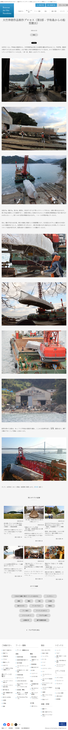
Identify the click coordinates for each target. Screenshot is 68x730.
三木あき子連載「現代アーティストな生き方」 (26, 596)
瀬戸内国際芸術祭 (41, 620)
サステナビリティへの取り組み (47, 684)
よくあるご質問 (59, 693)
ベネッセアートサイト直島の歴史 (8, 686)
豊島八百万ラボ (34, 667)
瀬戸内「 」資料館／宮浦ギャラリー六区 (22, 693)
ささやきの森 (34, 676)
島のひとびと (20, 605)
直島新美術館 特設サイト (22, 659)
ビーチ (43, 665)
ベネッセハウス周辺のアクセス (47, 688)
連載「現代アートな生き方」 (61, 657)
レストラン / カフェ (46, 668)
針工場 (32, 670)
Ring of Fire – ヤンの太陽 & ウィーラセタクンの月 (22, 685)
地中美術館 (19, 662)
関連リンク (4, 728)
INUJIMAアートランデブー (34, 698)
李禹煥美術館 (20, 674)
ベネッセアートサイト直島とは (8, 681)
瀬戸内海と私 (6, 689)
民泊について (45, 699)
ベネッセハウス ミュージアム (22, 666)
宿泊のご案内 (45, 653)
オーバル (44, 659)
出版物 (4, 700)
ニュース (58, 650)
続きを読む (18, 537)
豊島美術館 (33, 656)
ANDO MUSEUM (21, 680)
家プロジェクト (20, 677)
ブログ (57, 653)
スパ (43, 671)
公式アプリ (5, 665)
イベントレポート (26, 615)
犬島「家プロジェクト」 (34, 689)
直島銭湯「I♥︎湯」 (21, 689)
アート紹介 (25, 610)
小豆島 (50, 601)
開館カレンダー (6, 662)
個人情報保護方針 (26, 728)
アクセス (5, 659)
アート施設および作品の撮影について (8, 669)
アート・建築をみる (23, 650)
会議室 (43, 692)
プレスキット (59, 683)
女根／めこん (34, 706)
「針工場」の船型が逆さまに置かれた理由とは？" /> (34, 520)
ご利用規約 (17, 728)
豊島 (29, 601)
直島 (19, 601)
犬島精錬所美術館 (34, 684)
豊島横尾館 (33, 664)
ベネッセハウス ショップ (47, 675)
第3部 (36, 487)
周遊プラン (5, 653)
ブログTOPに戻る (34, 630)
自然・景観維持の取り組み (8, 693)
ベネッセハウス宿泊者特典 (47, 679)
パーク (43, 662)
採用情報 (58, 699)
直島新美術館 (20, 656)
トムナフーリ (34, 673)
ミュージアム (45, 656)
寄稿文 (50, 605)
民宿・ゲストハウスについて (47, 695)
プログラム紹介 (43, 615)
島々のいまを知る (7, 697)
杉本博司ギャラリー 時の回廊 (22, 671)
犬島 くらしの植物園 (34, 693)
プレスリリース (59, 680)
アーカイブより (36, 605)
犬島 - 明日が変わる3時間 (61, 661)
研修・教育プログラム (47, 711)
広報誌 (4, 703)
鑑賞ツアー (44, 708)
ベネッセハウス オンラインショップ (61, 665)
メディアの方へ (59, 677)
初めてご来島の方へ (7, 650)
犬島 (39, 601)
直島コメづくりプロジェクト (47, 715)
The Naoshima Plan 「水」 (22, 698)
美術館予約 (5, 656)
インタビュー (50, 596)
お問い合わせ (59, 696)
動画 (4, 706)
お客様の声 (26, 620)
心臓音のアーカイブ (34, 660)
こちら (46, 1)
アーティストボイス (41, 610)
